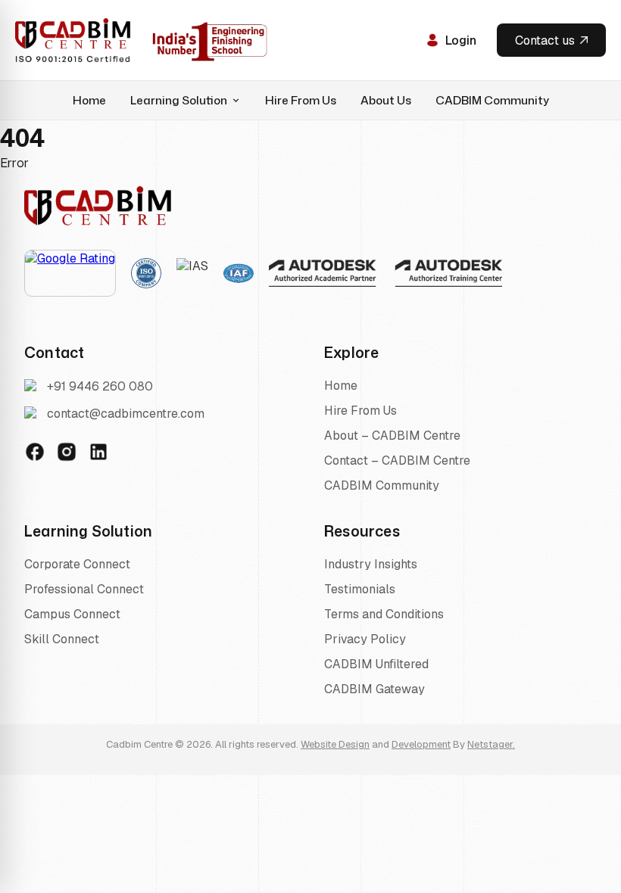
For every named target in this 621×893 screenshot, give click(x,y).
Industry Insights (370, 564)
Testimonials (359, 589)
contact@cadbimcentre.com (125, 414)
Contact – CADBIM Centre (397, 460)
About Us (385, 100)
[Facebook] (34, 451)
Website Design (335, 744)
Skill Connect (61, 639)
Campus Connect (72, 614)
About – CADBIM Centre (392, 435)
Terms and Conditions (384, 614)
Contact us (545, 40)
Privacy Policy (365, 639)
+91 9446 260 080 (100, 386)
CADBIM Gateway (374, 689)
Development (421, 744)
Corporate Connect (77, 564)
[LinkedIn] (98, 451)
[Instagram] (66, 451)
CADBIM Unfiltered (376, 664)
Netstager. (491, 744)
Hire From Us (300, 100)
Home (89, 100)
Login (460, 40)
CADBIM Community (492, 100)
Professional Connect (84, 589)
